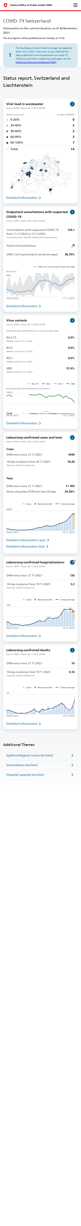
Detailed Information (22, 198)
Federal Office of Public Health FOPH (31, 5)
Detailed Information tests (25, 546)
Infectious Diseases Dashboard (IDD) (36, 62)
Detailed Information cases (26, 540)
